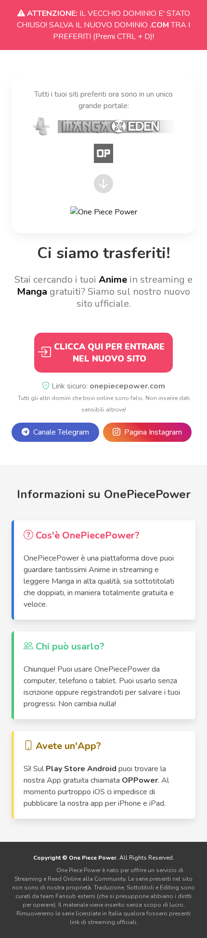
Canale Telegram (59, 432)
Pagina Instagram (151, 432)
